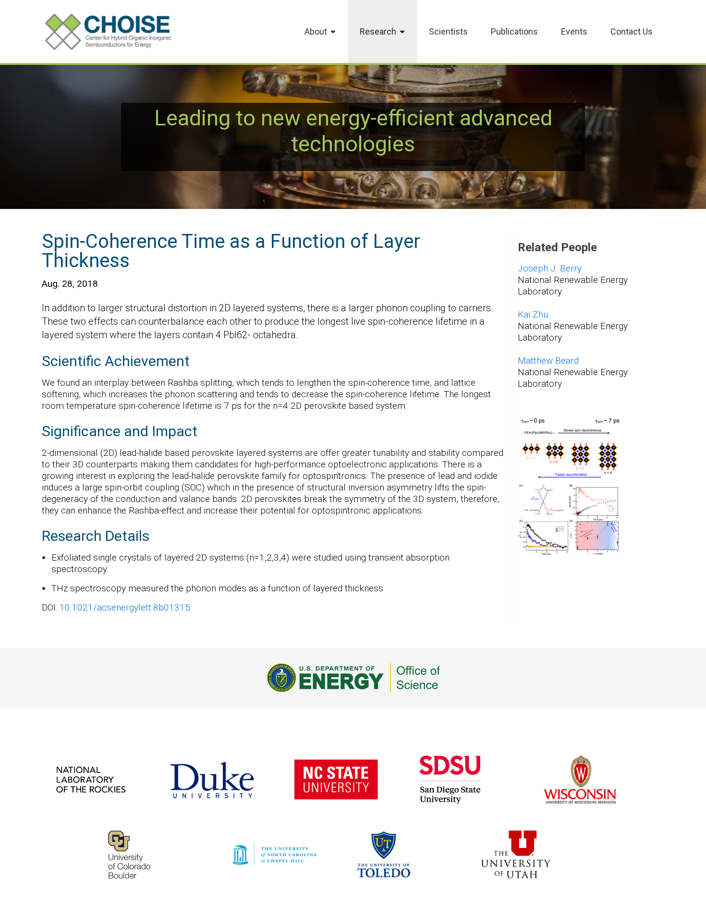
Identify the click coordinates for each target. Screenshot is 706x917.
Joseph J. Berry (550, 268)
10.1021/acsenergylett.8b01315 (125, 607)
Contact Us (631, 31)
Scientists (448, 31)
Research (378, 31)
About (315, 31)
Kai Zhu (533, 314)
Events (574, 31)
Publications (514, 31)
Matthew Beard (548, 360)
